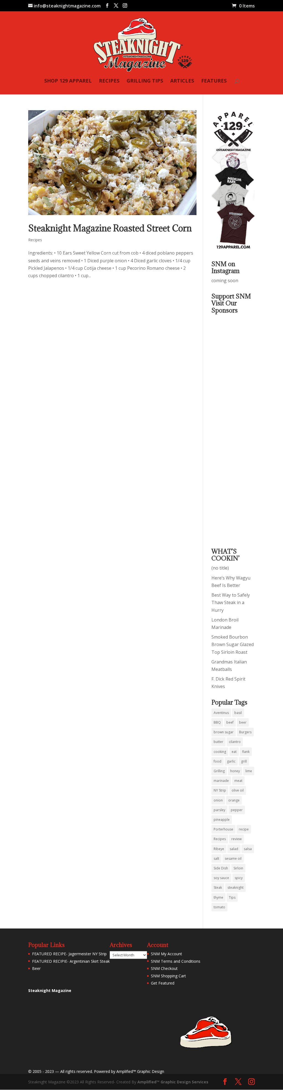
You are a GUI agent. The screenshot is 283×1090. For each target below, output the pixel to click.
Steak (218, 887)
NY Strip (220, 790)
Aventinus (221, 712)
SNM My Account (166, 953)
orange (234, 800)
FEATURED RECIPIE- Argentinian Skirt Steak (71, 961)
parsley (219, 810)
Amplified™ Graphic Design (140, 1071)
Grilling (219, 771)
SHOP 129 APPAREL (68, 81)
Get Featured (162, 983)
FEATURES (214, 81)
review (236, 839)
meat (238, 780)
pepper (237, 810)
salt (216, 858)
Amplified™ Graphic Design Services (172, 1081)
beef (230, 722)
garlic (231, 761)
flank (246, 751)
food (217, 761)
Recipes (35, 239)
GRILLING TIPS (145, 81)
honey (235, 771)
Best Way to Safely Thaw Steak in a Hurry (230, 602)
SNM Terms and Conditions (175, 961)
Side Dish (221, 868)
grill (244, 761)
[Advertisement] (233, 426)
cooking (220, 751)
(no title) (220, 568)
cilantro (235, 741)
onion (218, 800)
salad (234, 848)
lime (248, 771)
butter (218, 741)
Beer (36, 968)
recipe (244, 829)
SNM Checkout (164, 968)
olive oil (238, 790)
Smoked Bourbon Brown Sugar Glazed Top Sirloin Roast (232, 644)
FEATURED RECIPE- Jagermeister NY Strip (69, 953)
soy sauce (221, 877)
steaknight (235, 887)
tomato (219, 907)
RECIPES (109, 81)
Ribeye (219, 848)
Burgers (245, 732)
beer (243, 722)
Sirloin (238, 868)
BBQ (217, 722)
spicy (239, 877)
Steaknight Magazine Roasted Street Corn (110, 228)
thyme (218, 897)
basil (238, 712)
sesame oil (233, 858)
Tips (232, 897)
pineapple (222, 819)
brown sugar (224, 732)
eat (234, 751)
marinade (221, 780)
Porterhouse (223, 829)
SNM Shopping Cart (168, 975)
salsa (248, 848)
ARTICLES (182, 81)
